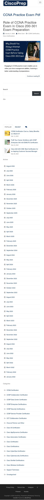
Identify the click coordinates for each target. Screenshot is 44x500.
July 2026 (9, 171)
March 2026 (10, 185)
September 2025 (11, 213)
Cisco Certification (12, 442)
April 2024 (9, 264)
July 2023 (9, 302)
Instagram (31, 487)
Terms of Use (21, 487)
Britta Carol (21, 33)
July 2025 (9, 218)
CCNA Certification (33, 33)
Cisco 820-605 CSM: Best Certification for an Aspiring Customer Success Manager (24, 150)
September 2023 (11, 292)
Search (5, 89)
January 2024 (10, 274)
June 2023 (9, 306)
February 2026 (11, 189)
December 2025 (11, 199)
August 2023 (10, 297)
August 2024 (10, 255)
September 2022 (11, 339)
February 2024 (11, 269)
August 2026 (10, 166)
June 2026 (9, 175)
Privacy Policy (10, 487)
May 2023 (9, 311)
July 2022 (9, 349)
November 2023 (11, 283)
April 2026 (9, 180)
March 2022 (10, 367)
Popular (8, 127)
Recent (18, 127)
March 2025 (10, 236)
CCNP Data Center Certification (17, 400)
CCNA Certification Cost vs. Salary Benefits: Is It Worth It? (25, 132)
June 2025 (9, 222)
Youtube (26, 491)
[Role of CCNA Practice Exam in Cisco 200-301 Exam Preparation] (22, 51)
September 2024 (11, 250)
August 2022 (10, 344)
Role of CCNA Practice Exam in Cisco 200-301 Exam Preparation (20, 26)
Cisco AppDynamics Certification (17, 432)
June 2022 (9, 353)
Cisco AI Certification (13, 428)
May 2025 (9, 227)
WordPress (28, 498)
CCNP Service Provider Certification (18, 414)
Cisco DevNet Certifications (15, 460)
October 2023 (10, 288)
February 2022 (11, 372)
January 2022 (10, 377)
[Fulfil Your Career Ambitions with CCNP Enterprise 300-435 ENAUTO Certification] (7, 142)
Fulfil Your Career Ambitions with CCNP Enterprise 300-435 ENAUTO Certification (24, 141)
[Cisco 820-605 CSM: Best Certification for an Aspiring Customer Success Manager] (7, 151)
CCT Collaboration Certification (17, 418)
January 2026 (10, 194)
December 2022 (11, 330)
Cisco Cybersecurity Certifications (17, 456)
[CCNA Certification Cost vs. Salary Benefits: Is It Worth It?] (7, 133)
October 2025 (10, 208)
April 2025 (9, 232)
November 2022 (11, 335)
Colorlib (15, 498)
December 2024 (11, 246)
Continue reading (33, 76)
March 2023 (10, 321)
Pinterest (18, 491)
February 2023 (11, 325)
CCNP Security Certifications (16, 409)
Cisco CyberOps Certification (16, 451)
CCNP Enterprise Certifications (17, 404)
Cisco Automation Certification (16, 437)
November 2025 (11, 203)
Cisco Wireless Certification (15, 465)
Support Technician (13, 470)
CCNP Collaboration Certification (17, 395)
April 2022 (9, 363)
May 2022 (9, 358)
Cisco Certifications (9, 36)
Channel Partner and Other (15, 423)
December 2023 (11, 278)
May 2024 (9, 260)
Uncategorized (11, 474)
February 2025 (11, 241)
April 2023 (9, 316)
